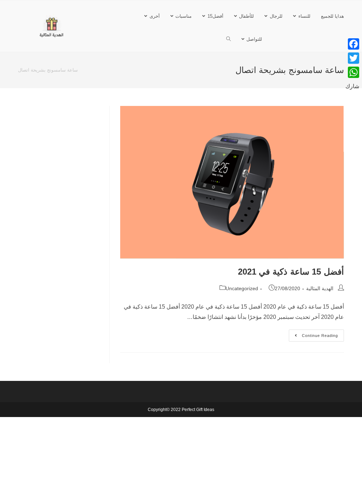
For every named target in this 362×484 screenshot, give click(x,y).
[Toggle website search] (228, 39)
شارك (352, 86)
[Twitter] (352, 58)
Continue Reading (314, 334)
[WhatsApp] (352, 72)
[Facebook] (352, 44)
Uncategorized (242, 288)
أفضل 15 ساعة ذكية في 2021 (291, 271)
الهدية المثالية (319, 288)
